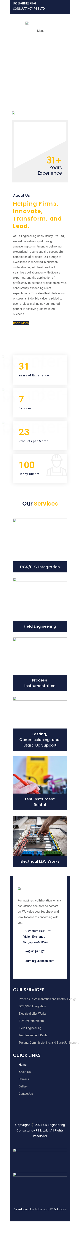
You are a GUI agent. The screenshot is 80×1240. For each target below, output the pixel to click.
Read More (21, 323)
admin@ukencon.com (39, 961)
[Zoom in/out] (4, 1226)
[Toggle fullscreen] (14, 1226)
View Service (40, 568)
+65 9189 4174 (35, 951)
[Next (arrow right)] (14, 1235)
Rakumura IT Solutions (51, 1209)
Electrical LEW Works (40, 861)
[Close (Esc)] (32, 1226)
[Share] (23, 1226)
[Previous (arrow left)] (4, 1235)
